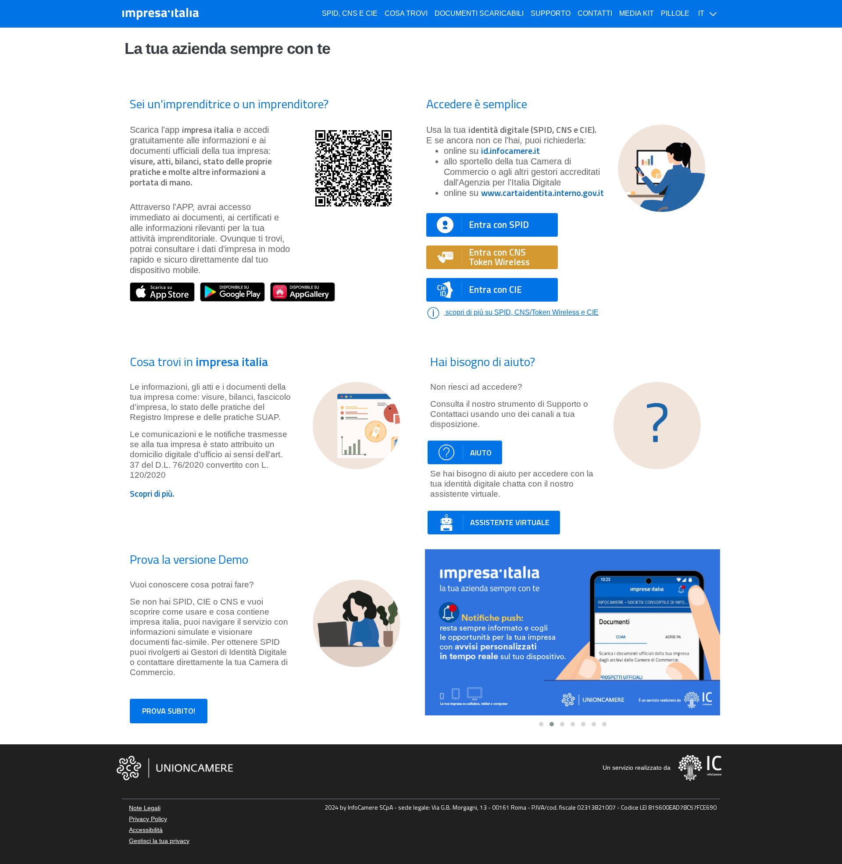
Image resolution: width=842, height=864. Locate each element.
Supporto (551, 13)
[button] (541, 724)
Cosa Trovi (406, 13)
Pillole (675, 13)
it (702, 13)
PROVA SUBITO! (168, 711)
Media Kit (636, 13)
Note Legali (145, 807)
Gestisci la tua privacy (159, 840)
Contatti (595, 13)
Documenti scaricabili (479, 13)
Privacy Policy (148, 818)
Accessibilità (146, 829)
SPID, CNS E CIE (350, 13)
